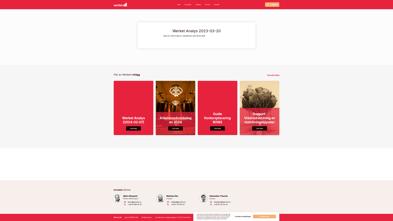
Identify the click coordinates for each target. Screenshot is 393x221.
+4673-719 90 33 (178, 204)
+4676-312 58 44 (221, 204)
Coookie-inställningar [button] (243, 216)
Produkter (188, 4)
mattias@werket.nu (178, 202)
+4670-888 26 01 (135, 204)
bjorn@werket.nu (134, 202)
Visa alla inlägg (273, 75)
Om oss (207, 4)
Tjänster (198, 4)
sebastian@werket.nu (222, 202)
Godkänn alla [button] (264, 216)
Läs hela (133, 128)
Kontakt (216, 4)
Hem (179, 4)
